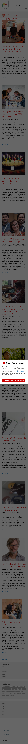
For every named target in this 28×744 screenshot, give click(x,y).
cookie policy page (19, 371)
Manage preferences (8, 380)
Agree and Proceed (19, 380)
